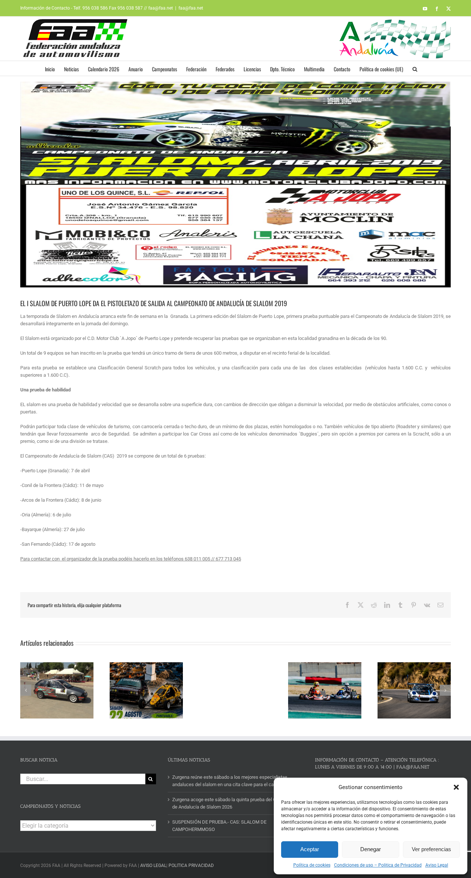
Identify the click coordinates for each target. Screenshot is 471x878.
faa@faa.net (190, 8)
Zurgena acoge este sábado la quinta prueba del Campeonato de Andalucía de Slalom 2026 (236, 803)
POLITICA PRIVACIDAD (191, 865)
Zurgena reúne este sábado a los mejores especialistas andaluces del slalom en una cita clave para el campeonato (233, 780)
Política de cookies (311, 865)
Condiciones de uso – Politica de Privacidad (378, 865)
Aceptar (309, 849)
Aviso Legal (436, 865)
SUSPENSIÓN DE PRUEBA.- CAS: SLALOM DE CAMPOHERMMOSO (219, 825)
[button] (456, 787)
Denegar (370, 849)
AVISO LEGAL (153, 865)
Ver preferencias (431, 849)
